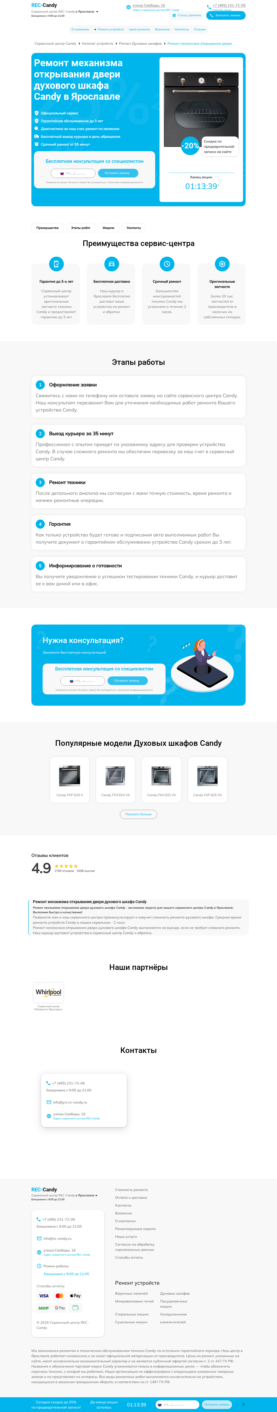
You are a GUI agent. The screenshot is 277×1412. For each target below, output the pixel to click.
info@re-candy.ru (57, 1238)
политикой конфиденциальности (125, 182)
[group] (48, 997)
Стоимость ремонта (131, 1189)
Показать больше (138, 814)
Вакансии (162, 29)
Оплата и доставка (131, 1197)
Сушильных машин (131, 1322)
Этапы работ (80, 228)
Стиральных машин (132, 1314)
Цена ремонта (139, 29)
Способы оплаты (129, 1257)
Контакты (182, 29)
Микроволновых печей (134, 1301)
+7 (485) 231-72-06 (229, 5)
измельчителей (173, 1322)
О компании (80, 29)
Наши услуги (126, 1236)
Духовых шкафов (175, 1293)
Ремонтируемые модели (135, 1229)
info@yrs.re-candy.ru (70, 1102)
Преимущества (47, 228)
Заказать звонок (227, 15)
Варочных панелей (131, 1293)
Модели (108, 228)
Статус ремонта (189, 15)
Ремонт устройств (111, 29)
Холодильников (173, 1314)
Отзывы (200, 29)
